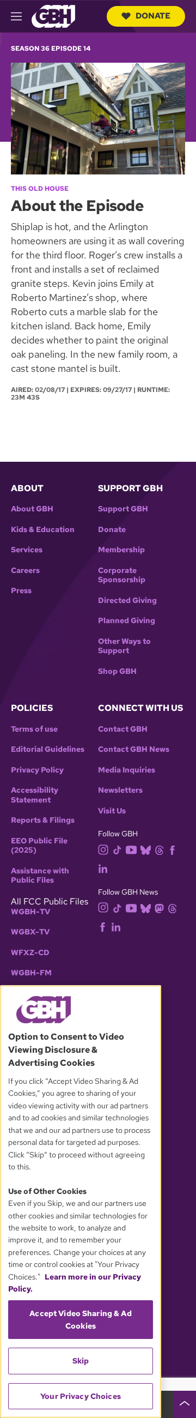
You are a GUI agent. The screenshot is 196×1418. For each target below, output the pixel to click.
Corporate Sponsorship (121, 575)
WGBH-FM (31, 972)
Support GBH (123, 509)
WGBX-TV (30, 932)
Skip (80, 1361)
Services (26, 549)
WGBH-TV (30, 911)
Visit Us (112, 811)
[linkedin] (103, 868)
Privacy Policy (37, 770)
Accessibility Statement (34, 795)
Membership (121, 549)
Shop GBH (117, 671)
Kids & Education (43, 529)
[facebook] (172, 849)
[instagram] (103, 849)
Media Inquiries (126, 770)
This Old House (40, 188)
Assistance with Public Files (40, 875)
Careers (25, 570)
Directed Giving (127, 600)
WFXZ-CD (30, 952)
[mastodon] (159, 907)
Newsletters (120, 790)
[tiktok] (117, 849)
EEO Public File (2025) (39, 845)
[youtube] (131, 848)
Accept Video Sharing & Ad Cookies (80, 1319)
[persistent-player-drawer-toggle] (184, 1404)
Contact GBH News (133, 749)
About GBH (32, 509)
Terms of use (34, 729)
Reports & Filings (43, 820)
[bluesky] (145, 849)
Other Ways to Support (124, 646)
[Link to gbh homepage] (53, 15)
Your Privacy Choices (80, 1396)
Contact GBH (123, 729)
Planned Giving (126, 620)
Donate (153, 15)
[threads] (159, 849)
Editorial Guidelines (47, 749)
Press (21, 590)
